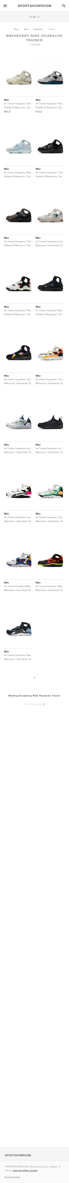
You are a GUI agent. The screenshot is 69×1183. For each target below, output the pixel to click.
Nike (26, 29)
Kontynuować (12, 1177)
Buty (16, 29)
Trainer (51, 29)
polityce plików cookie (25, 1170)
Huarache (38, 29)
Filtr (35, 17)
